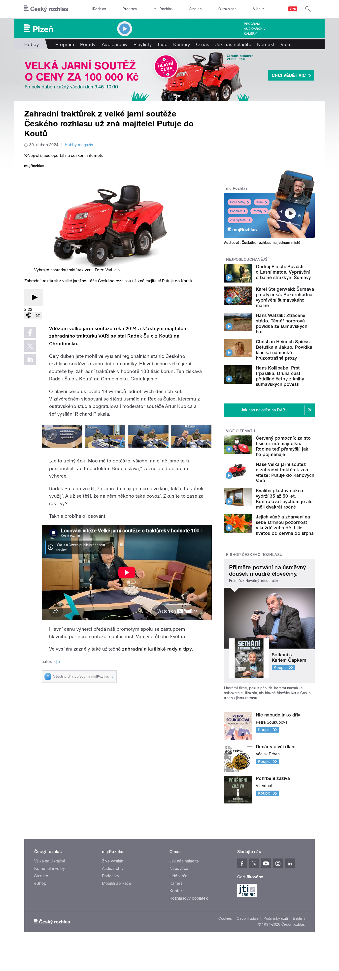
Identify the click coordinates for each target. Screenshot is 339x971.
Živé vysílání (238, 220)
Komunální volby (49, 868)
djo (57, 661)
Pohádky (236, 211)
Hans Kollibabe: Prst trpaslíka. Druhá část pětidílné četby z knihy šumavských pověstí (280, 376)
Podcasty (110, 876)
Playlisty (143, 44)
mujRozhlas (163, 9)
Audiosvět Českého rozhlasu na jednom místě (262, 243)
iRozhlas (99, 9)
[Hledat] (308, 9)
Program (130, 9)
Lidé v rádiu (180, 876)
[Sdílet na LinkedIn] (30, 359)
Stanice (195, 9)
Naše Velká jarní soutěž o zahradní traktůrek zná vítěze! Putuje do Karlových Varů (285, 472)
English (299, 918)
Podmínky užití (276, 918)
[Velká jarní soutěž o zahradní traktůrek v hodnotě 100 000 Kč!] (169, 75)
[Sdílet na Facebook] (30, 332)
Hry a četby (237, 202)
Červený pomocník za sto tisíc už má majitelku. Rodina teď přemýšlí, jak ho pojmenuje (283, 446)
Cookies (225, 918)
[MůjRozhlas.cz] (34, 166)
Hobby (31, 44)
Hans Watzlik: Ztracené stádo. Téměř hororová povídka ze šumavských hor (281, 323)
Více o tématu (240, 431)
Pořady (88, 44)
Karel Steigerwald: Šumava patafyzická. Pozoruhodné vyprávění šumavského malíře (285, 297)
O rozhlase (227, 9)
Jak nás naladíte (233, 44)
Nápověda (179, 868)
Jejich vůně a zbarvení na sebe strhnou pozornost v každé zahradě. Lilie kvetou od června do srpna (285, 525)
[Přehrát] (33, 297)
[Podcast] (28, 315)
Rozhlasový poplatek (189, 898)
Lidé (162, 44)
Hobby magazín (79, 145)
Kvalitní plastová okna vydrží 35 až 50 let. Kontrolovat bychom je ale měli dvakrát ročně (284, 499)
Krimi (259, 202)
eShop (40, 883)
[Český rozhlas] (46, 9)
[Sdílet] (37, 315)
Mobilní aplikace (117, 883)
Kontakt (265, 44)
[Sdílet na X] (30, 346)
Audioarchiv (254, 28)
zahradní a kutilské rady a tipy (157, 649)
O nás (202, 44)
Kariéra (176, 883)
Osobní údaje (248, 918)
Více (288, 44)
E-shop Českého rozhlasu (254, 554)
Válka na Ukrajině (49, 861)
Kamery (250, 33)
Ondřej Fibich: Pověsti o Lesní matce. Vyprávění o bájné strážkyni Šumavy (283, 272)
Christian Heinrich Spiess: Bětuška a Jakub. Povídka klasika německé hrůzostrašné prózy (284, 350)
